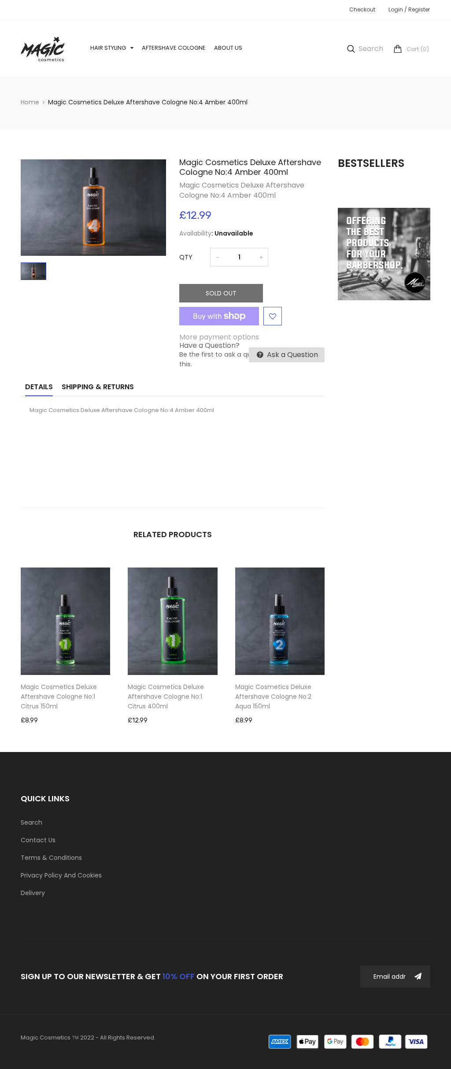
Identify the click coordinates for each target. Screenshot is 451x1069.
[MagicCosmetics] (348, 1041)
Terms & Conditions (51, 857)
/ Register (416, 9)
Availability (195, 233)
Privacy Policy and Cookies (61, 875)
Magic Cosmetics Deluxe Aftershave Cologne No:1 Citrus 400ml (166, 696)
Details (39, 387)
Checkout (362, 9)
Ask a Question (291, 355)
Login (395, 9)
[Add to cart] (79, 649)
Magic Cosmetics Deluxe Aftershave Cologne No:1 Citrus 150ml (59, 696)
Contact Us (38, 840)
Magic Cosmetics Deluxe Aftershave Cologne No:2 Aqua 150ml (273, 696)
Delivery (33, 892)
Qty (185, 257)
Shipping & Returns (98, 387)
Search (31, 822)
